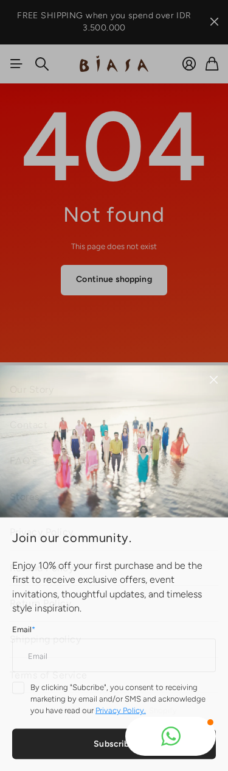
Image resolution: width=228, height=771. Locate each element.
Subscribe (114, 743)
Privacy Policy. (120, 709)
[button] (170, 736)
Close (213, 378)
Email (23, 628)
